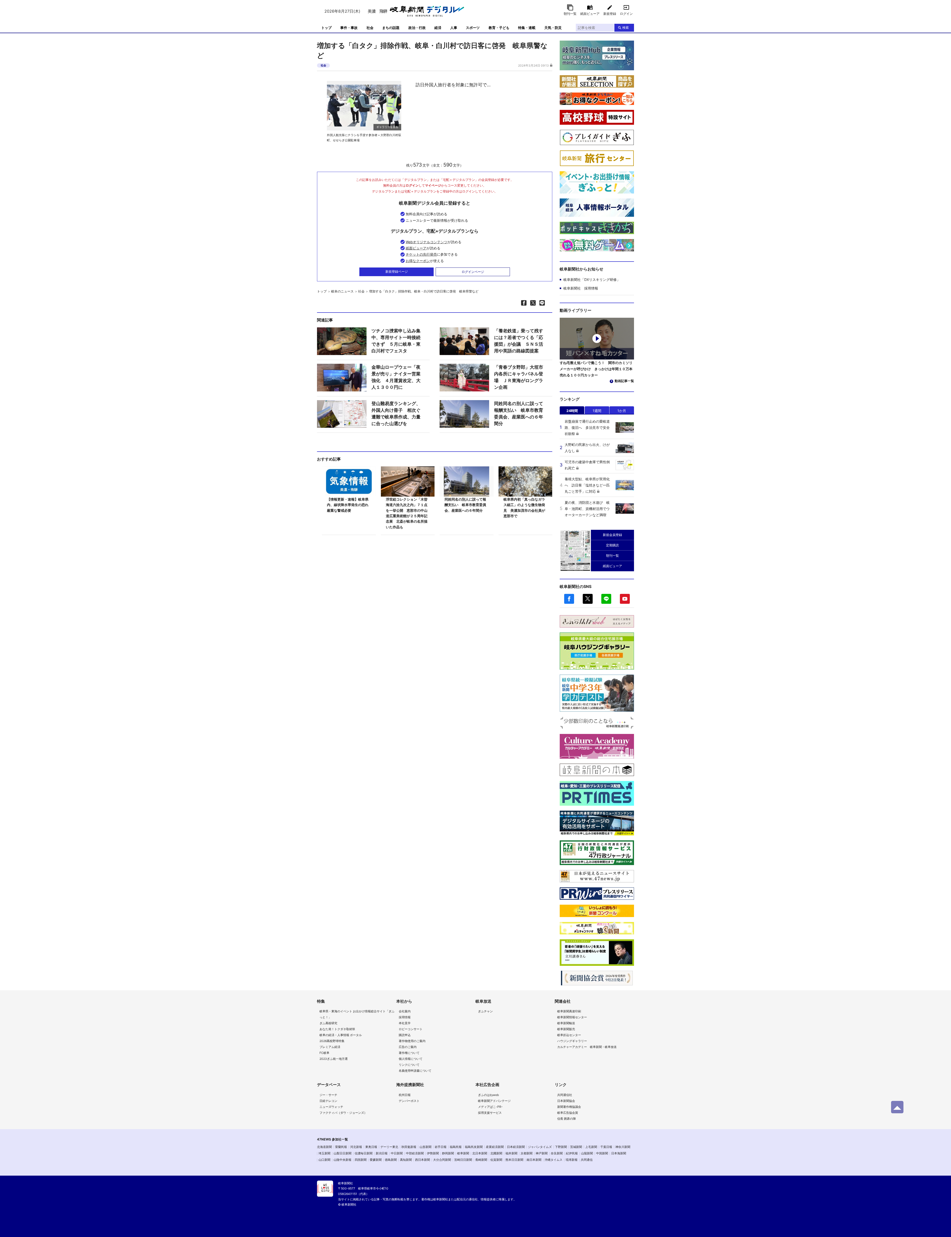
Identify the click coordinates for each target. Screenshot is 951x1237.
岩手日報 (441, 1147)
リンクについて (409, 1065)
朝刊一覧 (570, 14)
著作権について (409, 1053)
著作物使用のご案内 (412, 1041)
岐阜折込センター (569, 1035)
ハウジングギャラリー (572, 1041)
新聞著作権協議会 (569, 1107)
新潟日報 (382, 1153)
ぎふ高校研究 (328, 1023)
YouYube (625, 599)
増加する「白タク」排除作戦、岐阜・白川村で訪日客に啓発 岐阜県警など (423, 291)
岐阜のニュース (342, 291)
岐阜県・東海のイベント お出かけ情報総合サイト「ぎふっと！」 (357, 1014)
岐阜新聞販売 (566, 1029)
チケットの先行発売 (421, 254)
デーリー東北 (389, 1147)
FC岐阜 (324, 1053)
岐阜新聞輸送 (566, 1023)
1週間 (597, 411)
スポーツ (473, 27)
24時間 (572, 411)
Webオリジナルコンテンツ (427, 242)
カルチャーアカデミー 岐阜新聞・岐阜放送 (587, 1047)
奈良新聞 (557, 1153)
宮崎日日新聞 (463, 1160)
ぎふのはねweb (488, 1095)
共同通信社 (564, 1095)
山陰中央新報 (342, 1160)
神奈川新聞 (622, 1147)
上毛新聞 (591, 1147)
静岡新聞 (448, 1153)
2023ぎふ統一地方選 (333, 1059)
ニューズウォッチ (331, 1107)
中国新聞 (602, 1153)
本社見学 (405, 1023)
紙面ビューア (590, 14)
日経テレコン (328, 1101)
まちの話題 (390, 27)
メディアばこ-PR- (490, 1107)
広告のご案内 (408, 1047)
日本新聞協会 (566, 1101)
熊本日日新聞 (514, 1160)
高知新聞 (406, 1160)
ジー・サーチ (328, 1095)
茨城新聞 (576, 1147)
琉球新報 (572, 1160)
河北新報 (356, 1147)
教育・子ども (499, 27)
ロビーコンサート (411, 1029)
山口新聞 (324, 1160)
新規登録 (609, 14)
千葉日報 (606, 1147)
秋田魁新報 (408, 1147)
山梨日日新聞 (342, 1153)
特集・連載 (526, 27)
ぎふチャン (485, 1011)
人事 (453, 27)
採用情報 (405, 1017)
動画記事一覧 (624, 381)
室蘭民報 (341, 1147)
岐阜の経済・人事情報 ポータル (340, 1035)
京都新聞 (526, 1153)
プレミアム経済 (329, 1047)
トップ (326, 27)
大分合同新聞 (442, 1160)
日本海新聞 (618, 1153)
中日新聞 (397, 1153)
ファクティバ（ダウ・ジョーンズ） (343, 1113)
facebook (569, 599)
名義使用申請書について (415, 1070)
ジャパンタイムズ (540, 1147)
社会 (370, 27)
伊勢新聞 (433, 1153)
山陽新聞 (587, 1153)
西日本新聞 (422, 1160)
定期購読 (612, 545)
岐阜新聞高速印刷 (569, 1011)
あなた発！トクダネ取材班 (337, 1029)
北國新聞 (496, 1153)
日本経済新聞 (516, 1147)
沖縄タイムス (553, 1160)
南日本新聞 (534, 1160)
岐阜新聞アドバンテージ (494, 1101)
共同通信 (587, 1160)
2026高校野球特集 (331, 1041)
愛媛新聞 (376, 1160)
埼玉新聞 (324, 1153)
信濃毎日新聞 (363, 1153)
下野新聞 (561, 1147)
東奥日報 (371, 1147)
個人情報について (411, 1059)
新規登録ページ (396, 271)
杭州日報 (405, 1095)
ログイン (626, 14)
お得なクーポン (418, 261)
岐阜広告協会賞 (567, 1113)
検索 (625, 27)
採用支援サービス (490, 1113)
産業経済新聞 (495, 1147)
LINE (606, 599)
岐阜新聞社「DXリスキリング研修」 (591, 279)
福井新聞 (511, 1153)
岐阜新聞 (463, 1153)
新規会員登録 (612, 535)
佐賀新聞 (496, 1160)
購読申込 (405, 1035)
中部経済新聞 (415, 1153)
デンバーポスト (409, 1101)
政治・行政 (417, 27)
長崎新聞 (481, 1160)
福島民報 (456, 1147)
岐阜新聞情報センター (572, 1017)
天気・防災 (553, 27)
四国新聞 (361, 1160)
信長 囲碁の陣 (566, 1118)
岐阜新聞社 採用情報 (580, 288)
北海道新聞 (324, 1147)
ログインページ (473, 272)
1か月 (621, 411)
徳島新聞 (391, 1160)
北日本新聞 (479, 1153)
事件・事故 (349, 27)
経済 (437, 27)
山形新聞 (425, 1147)
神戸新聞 (542, 1153)
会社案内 (405, 1011)
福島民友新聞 (474, 1147)
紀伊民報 (572, 1153)
